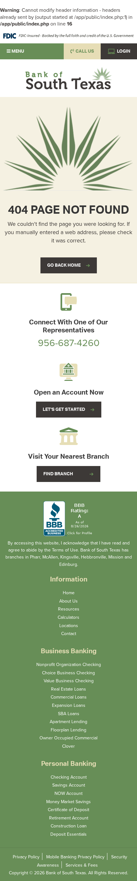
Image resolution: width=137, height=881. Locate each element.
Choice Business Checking (68, 673)
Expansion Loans (68, 705)
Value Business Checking (69, 680)
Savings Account (68, 785)
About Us (68, 601)
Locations (68, 625)
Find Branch (58, 474)
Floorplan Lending (68, 730)
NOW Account (68, 793)
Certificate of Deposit (68, 809)
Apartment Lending (68, 721)
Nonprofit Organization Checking (68, 664)
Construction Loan (69, 826)
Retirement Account (68, 818)
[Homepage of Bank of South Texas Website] (68, 78)
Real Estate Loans (68, 689)
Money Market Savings (68, 801)
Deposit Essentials (68, 834)
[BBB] (68, 518)
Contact (68, 633)
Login (123, 51)
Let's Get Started (64, 409)
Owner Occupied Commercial (68, 738)
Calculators (68, 617)
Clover (68, 746)
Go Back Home (64, 265)
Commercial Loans (69, 697)
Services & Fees (82, 865)
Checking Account (69, 777)
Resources (68, 609)
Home (69, 592)
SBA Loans (68, 713)
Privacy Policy (26, 857)
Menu (17, 51)
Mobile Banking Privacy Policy (75, 857)
